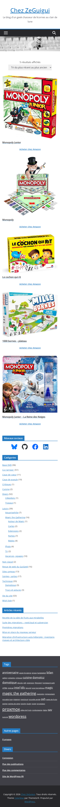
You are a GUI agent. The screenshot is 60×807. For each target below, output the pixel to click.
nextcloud (24, 699)
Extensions (13, 531)
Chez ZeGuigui (30, 10)
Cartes (11, 526)
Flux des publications (12, 764)
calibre (4, 678)
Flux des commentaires (13, 770)
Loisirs (5, 508)
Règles (11, 540)
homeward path (49, 683)
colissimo (11, 678)
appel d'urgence (25, 673)
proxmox (11, 709)
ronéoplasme (37, 710)
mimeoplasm (50, 694)
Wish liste (7, 600)
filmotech (38, 683)
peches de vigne (14, 704)
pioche (23, 704)
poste (34, 704)
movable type (7, 699)
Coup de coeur (9, 474)
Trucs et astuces (13, 590)
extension (30, 683)
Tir (6, 551)
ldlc (23, 688)
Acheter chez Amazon (30, 149)
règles (45, 710)
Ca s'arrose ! (8, 469)
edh (24, 683)
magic (49, 688)
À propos (6, 739)
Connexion (7, 758)
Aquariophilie (11, 512)
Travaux (9, 502)
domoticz (38, 677)
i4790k (4, 688)
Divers (5, 494)
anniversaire (10, 672)
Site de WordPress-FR (13, 776)
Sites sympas (8, 571)
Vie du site (7, 595)
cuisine (27, 677)
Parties (11, 535)
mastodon (40, 694)
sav (50, 710)
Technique (7, 581)
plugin (29, 704)
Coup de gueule (10, 479)
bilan (50, 672)
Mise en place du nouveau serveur (19, 632)
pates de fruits (51, 699)
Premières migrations (12, 627)
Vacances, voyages (14, 556)
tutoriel (5, 717)
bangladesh (41, 673)
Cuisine (6, 489)
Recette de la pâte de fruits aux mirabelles (23, 617)
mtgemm (16, 699)
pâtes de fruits (26, 710)
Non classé (7, 561)
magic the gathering (19, 693)
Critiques (6, 484)
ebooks (20, 683)
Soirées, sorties (9, 576)
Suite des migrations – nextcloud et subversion (25, 622)
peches (5, 704)
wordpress (17, 716)
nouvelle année (34, 699)
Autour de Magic (16, 521)
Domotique (10, 585)
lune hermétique (38, 688)
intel (17, 688)
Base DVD (7, 465)
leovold (28, 688)
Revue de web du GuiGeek (15, 566)
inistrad (11, 688)
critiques (19, 678)
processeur (41, 704)
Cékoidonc (10, 498)
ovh (43, 699)
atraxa (34, 673)
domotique (9, 682)
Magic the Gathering (15, 517)
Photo (8, 546)
